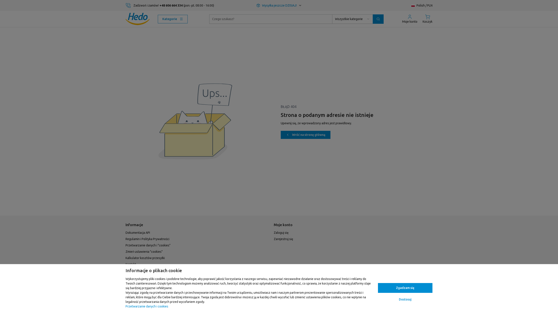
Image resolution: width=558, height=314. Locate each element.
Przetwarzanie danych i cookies (147, 306)
